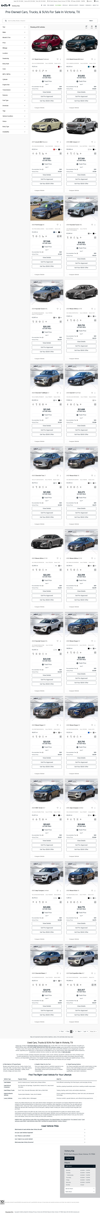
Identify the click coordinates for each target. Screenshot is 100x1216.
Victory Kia (18, 1045)
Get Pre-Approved (47, 96)
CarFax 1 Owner (62, 1121)
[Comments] (61, 71)
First (62, 1031)
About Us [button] (95, 5)
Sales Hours (69, 1166)
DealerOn (26, 1212)
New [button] (44, 5)
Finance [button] (81, 5)
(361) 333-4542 (66, 1052)
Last (85, 1031)
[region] (47, 88)
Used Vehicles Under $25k (29, 1119)
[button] (61, 42)
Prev (67, 1031)
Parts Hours (69, 1191)
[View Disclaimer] (46, 70)
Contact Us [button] (69, 1158)
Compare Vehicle (39, 107)
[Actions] (60, 59)
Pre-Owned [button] (50, 5)
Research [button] (88, 5)
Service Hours (69, 1188)
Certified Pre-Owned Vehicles (49, 1121)
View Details (47, 92)
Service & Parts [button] (73, 5)
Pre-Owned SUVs (65, 1119)
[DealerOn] (9, 1212)
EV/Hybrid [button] (58, 5)
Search (91, 20)
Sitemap (31, 1212)
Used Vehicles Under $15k (34, 1121)
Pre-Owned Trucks (76, 1119)
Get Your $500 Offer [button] (47, 101)
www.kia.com (76, 1212)
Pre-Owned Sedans (55, 1119)
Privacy (35, 1212)
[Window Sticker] (61, 236)
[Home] (41, 5)
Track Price (48, 81)
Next (80, 1031)
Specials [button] (65, 5)
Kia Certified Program (43, 1119)
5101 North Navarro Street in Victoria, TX (38, 1045)
